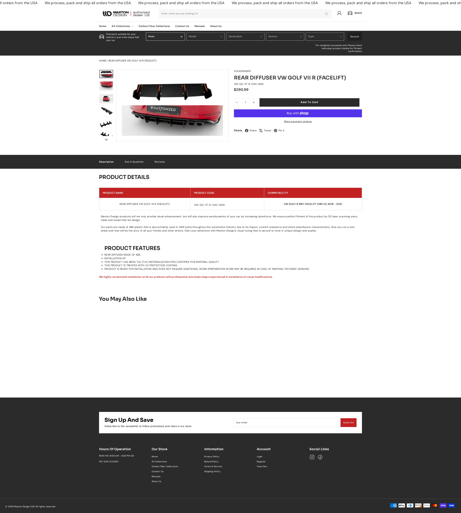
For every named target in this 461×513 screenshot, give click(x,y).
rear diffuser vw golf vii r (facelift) (132, 60)
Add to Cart (129, 373)
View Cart (262, 466)
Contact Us (182, 26)
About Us (215, 26)
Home (102, 26)
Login (260, 456)
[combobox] (244, 13)
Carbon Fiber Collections (154, 26)
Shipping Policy (212, 471)
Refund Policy (211, 461)
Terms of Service (213, 466)
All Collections (121, 26)
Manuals (199, 26)
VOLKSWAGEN (242, 71)
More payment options (298, 121)
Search (354, 36)
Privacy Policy (211, 456)
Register (261, 461)
